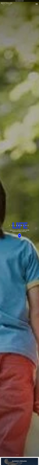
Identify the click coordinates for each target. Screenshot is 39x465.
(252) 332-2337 (21, 0)
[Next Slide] (36, 228)
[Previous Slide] (3, 228)
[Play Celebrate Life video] (19, 235)
